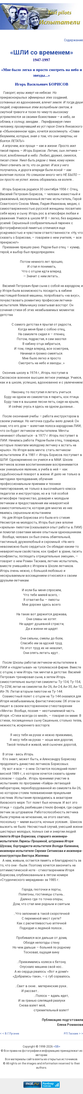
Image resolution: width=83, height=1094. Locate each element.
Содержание (73, 40)
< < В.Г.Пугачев (9, 1033)
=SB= (56, 1046)
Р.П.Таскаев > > (73, 1033)
